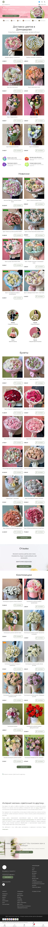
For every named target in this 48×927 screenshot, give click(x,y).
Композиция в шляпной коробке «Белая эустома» (34, 664)
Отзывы (34, 876)
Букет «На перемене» (34, 146)
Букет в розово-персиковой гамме (12, 261)
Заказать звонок (8, 877)
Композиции (5, 900)
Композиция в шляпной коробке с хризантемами (34, 602)
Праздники (4, 893)
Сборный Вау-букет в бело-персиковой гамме (12, 468)
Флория (4, 922)
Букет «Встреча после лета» (12, 146)
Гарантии (34, 880)
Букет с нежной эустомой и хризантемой (12, 379)
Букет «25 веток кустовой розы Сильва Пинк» (34, 528)
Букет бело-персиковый (12, 87)
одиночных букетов (7, 819)
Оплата (33, 875)
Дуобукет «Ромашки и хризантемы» (34, 57)
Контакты (34, 871)
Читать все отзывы (24, 566)
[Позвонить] (45, 2)
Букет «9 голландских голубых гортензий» (34, 498)
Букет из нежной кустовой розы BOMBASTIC (34, 468)
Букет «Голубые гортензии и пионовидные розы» (34, 262)
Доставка (34, 873)
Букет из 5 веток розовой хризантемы (12, 438)
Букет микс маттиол (34, 379)
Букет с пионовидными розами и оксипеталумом (12, 293)
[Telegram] (39, 2)
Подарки (4, 895)
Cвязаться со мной (24, 852)
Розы (3, 902)
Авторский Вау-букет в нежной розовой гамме (12, 201)
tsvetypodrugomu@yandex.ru (8, 874)
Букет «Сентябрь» (34, 117)
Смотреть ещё (24, 537)
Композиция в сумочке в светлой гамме (12, 632)
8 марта (19, 897)
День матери (20, 895)
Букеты (4, 897)
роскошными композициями (27, 819)
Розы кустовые (5, 904)
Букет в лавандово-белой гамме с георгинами (34, 292)
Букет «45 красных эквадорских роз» (12, 409)
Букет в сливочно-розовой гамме (34, 200)
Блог (33, 869)
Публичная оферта (36, 887)
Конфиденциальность (37, 881)
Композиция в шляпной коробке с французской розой (34, 727)
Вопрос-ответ (35, 878)
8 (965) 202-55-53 (5, 873)
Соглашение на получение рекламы (38, 884)
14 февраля (19, 893)
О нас (33, 868)
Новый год (19, 900)
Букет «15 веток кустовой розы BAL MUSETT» (12, 231)
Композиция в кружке (12, 726)
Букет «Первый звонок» (12, 117)
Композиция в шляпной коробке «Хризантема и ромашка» (34, 633)
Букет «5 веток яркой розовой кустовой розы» (34, 409)
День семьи (20, 904)
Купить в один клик (12, 54)
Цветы (37, 807)
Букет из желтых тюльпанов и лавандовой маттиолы (24, 906)
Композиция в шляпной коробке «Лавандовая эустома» (34, 696)
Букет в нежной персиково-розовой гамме (34, 231)
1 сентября (19, 899)
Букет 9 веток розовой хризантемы (34, 438)
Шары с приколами (21, 902)
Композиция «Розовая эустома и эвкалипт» (34, 757)
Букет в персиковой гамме (34, 87)
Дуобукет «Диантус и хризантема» (12, 57)
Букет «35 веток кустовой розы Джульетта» (12, 528)
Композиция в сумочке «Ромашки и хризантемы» (12, 664)
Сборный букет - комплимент (12, 498)
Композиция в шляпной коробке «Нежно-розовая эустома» (12, 696)
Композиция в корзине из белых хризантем (12, 601)
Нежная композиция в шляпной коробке (12, 757)
